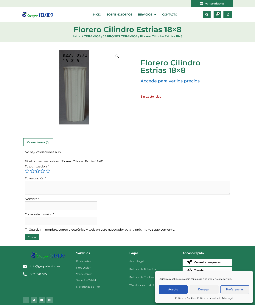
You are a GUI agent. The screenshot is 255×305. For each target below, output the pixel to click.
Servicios (145, 14)
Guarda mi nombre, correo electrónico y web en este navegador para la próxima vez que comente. (102, 229)
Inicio (96, 14)
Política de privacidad (208, 298)
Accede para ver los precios (170, 81)
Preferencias (235, 289)
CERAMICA (92, 36)
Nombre (32, 199)
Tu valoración (35, 178)
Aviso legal (227, 298)
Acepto (173, 289)
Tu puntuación (37, 166)
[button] (207, 14)
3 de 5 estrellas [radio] (37, 171)
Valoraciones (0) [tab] (38, 142)
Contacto (169, 14)
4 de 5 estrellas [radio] (43, 171)
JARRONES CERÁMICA (120, 36)
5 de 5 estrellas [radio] (48, 171)
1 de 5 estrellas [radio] (27, 171)
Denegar (204, 289)
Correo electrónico (39, 214)
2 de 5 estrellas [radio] (32, 171)
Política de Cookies (185, 298)
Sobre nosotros (119, 14)
